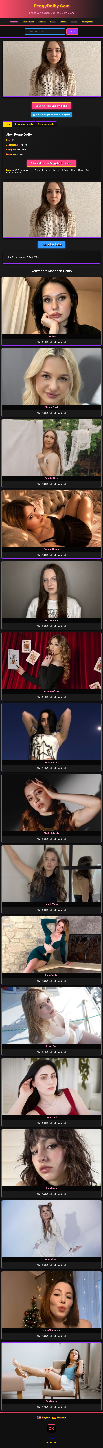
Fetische (42, 22)
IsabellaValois (51, 904)
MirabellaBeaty (51, 833)
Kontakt (51, 1438)
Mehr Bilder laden (51, 244)
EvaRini (52, 336)
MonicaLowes (52, 762)
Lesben (63, 22)
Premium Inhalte (46, 124)
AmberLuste (51, 1259)
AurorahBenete (51, 549)
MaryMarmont (51, 620)
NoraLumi (52, 1117)
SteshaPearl (51, 407)
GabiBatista (51, 1401)
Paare (52, 22)
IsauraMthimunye (51, 1330)
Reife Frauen (28, 22)
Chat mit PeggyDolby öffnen (51, 105)
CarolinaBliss (51, 478)
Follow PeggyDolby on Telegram (53, 114)
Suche (72, 31)
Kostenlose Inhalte (24, 124)
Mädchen (14, 22)
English (46, 1417)
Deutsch (61, 1417)
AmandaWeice (51, 691)
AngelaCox (51, 1188)
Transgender (87, 22)
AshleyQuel (51, 1046)
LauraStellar (51, 975)
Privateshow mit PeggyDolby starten (51, 163)
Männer (74, 22)
